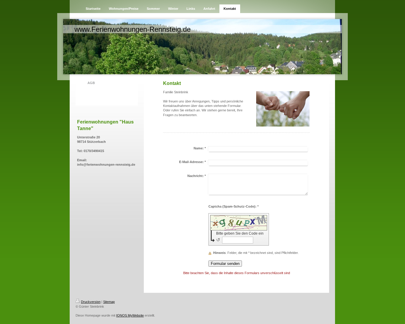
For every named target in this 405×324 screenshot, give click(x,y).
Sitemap (109, 302)
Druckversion (91, 302)
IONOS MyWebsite (130, 315)
